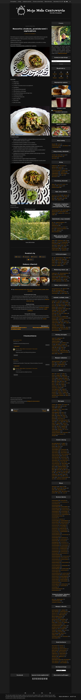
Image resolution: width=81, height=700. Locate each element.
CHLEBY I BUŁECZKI (55, 339)
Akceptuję (73, 696)
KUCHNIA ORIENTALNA (55, 562)
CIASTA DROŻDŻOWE (55, 449)
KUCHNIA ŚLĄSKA (54, 587)
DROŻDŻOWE (64, 342)
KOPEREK (53, 223)
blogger (67, 73)
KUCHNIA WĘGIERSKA (55, 584)
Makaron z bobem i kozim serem (35, 274)
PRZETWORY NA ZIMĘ (55, 187)
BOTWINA (65, 404)
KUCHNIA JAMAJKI (63, 540)
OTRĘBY (58, 314)
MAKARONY (54, 277)
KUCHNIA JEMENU (64, 542)
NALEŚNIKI (59, 245)
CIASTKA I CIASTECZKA (55, 455)
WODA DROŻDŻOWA (55, 352)
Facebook (41, 307)
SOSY (53, 230)
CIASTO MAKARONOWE (56, 458)
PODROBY (53, 492)
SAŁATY (62, 322)
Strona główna (13, 1)
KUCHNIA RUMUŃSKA (55, 570)
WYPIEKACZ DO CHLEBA (64, 352)
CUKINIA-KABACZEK (30, 289)
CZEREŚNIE (60, 378)
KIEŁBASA (53, 260)
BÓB (25, 289)
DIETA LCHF (60, 167)
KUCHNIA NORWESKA (64, 559)
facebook (55, 73)
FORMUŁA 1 (54, 617)
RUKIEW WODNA (54, 321)
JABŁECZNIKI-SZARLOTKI (62, 468)
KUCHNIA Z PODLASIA (55, 585)
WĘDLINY (53, 214)
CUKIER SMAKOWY (65, 463)
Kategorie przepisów (27, 1)
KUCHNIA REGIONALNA (55, 568)
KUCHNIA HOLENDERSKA (56, 534)
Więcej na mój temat (62, 53)
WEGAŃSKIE (63, 171)
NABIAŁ (63, 198)
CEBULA (53, 407)
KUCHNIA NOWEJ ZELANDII (56, 560)
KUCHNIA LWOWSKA (64, 551)
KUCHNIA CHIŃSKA (55, 276)
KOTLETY (53, 262)
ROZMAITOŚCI (59, 630)
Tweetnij (35, 256)
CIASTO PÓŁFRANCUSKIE (64, 460)
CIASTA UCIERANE (55, 452)
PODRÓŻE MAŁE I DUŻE (56, 145)
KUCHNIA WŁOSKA (55, 243)
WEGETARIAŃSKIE (55, 173)
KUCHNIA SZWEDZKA (55, 577)
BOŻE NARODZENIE (55, 610)
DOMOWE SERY (54, 195)
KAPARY (53, 305)
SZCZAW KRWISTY (60, 324)
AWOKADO (58, 375)
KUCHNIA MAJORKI (55, 553)
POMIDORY (39, 289)
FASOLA (58, 410)
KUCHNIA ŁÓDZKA (64, 243)
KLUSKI (53, 242)
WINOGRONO (61, 393)
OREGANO (65, 313)
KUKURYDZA (54, 420)
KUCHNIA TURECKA (55, 580)
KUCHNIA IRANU (63, 537)
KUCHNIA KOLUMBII (55, 546)
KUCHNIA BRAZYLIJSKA (55, 520)
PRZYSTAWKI (62, 628)
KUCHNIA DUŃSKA (55, 525)
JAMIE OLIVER (54, 651)
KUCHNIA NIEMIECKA (55, 559)
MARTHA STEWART (55, 654)
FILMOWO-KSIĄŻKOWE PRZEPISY (57, 616)
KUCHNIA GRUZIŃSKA (63, 529)
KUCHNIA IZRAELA (55, 540)
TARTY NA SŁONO (64, 248)
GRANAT (61, 379)
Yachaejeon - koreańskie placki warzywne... (25, 283)
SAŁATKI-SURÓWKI (55, 171)
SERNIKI (53, 477)
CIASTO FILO (64, 455)
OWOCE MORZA (54, 293)
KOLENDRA (53, 307)
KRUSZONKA (59, 471)
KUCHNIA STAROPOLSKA (56, 574)
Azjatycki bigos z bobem (25, 274)
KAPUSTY (53, 416)
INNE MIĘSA (65, 488)
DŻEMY (53, 184)
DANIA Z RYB (65, 288)
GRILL (52, 259)
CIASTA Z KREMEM (64, 452)
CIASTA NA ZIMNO (55, 451)
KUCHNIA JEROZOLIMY (55, 543)
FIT (64, 168)
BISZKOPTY (63, 444)
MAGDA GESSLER (55, 653)
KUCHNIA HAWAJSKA (55, 531)
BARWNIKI (53, 444)
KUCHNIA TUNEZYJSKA (64, 579)
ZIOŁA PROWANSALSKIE (64, 328)
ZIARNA (65, 280)
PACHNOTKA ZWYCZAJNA (56, 316)
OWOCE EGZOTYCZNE (55, 389)
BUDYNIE (53, 446)
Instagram (46, 307)
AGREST (53, 373)
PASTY (53, 228)
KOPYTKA (58, 242)
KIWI (67, 382)
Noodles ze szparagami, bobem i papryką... (15, 273)
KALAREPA (58, 415)
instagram (61, 73)
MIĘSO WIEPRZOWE (55, 491)
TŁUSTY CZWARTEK (55, 633)
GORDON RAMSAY (55, 650)
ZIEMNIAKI (53, 435)
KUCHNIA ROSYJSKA (65, 568)
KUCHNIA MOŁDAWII (55, 557)
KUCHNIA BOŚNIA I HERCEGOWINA (57, 519)
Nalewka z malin (61, 108)
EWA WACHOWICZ (55, 648)
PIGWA (59, 390)
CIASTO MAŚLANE (65, 458)
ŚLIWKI (67, 395)
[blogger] (64, 1)
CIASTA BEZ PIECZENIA (56, 447)
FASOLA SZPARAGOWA (55, 412)
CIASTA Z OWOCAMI (55, 454)
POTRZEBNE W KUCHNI (56, 627)
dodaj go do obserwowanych (33, 401)
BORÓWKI (58, 376)
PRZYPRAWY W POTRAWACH (61, 228)
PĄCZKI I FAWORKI (55, 475)
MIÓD (53, 198)
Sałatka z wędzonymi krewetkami (61, 136)
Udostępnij (26, 256)
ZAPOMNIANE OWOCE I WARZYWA (57, 327)
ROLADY (61, 475)
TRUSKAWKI (54, 393)
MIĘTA (53, 311)
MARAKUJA (53, 386)
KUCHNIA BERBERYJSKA (56, 514)
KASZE (35, 289)
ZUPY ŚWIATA (54, 158)
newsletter (61, 77)
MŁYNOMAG (66, 277)
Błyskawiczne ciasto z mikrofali (61, 95)
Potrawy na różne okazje (38, 1)
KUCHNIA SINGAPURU (55, 571)
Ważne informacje (48, 1)
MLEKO (58, 198)
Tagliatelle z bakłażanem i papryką (44, 273)
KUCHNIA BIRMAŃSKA (65, 514)
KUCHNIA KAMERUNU (65, 543)
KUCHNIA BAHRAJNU (64, 511)
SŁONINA (64, 492)
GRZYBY (53, 413)
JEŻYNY (63, 381)
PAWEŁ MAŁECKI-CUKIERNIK (56, 659)
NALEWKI (62, 362)
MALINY (57, 384)
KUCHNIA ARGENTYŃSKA (56, 508)
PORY (60, 424)
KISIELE (53, 471)
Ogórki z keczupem (61, 124)
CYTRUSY (53, 378)
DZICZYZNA (58, 488)
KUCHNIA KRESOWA (63, 548)
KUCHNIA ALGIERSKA (55, 503)
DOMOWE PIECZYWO (59, 257)
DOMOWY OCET (54, 614)
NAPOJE (53, 364)
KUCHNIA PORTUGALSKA (56, 567)
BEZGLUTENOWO (55, 165)
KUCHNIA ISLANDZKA (63, 539)
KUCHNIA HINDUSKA (64, 531)
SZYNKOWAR (67, 213)
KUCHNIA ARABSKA (55, 500)
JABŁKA (53, 381)
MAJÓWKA (65, 622)
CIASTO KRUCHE (63, 457)
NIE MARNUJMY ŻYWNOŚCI (56, 227)
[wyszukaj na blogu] (70, 1)
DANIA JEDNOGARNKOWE (56, 210)
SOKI (57, 365)
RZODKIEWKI (63, 426)
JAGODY (58, 381)
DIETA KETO (54, 167)
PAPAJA (63, 389)
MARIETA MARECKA (62, 653)
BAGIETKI (53, 338)
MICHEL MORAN (62, 654)
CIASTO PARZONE (55, 460)
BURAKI (59, 406)
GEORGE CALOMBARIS (63, 648)
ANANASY (58, 373)
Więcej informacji (64, 696)
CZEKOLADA (63, 464)
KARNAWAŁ (57, 620)
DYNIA (53, 379)
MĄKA (53, 245)
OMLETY (53, 199)
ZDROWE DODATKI (64, 173)
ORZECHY (59, 387)
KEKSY (67, 469)
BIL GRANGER (61, 645)
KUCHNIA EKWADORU (55, 526)
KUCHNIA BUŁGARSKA (64, 520)
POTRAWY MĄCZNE (55, 248)
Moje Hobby (56, 1)
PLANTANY (64, 390)
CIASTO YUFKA (63, 461)
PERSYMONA (54, 390)
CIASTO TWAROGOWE (55, 461)
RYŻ (52, 280)
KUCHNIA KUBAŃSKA (55, 550)
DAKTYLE (65, 378)
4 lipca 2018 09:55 (16, 361)
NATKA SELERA (54, 313)
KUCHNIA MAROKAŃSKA (56, 554)
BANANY (53, 376)
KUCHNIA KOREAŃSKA (63, 546)
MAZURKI (62, 472)
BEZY (58, 444)
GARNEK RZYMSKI (55, 211)
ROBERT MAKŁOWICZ (55, 661)
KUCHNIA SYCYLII (65, 574)
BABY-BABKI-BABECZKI (56, 443)
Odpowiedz (16, 355)
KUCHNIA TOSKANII (55, 579)
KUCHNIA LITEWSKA (55, 551)
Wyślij (31, 259)
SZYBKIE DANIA (58, 280)
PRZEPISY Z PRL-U (65, 170)
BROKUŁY (53, 406)
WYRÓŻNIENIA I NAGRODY (56, 636)
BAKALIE (53, 240)
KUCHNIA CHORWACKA (64, 522)
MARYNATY (54, 185)
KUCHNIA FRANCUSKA (62, 528)
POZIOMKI (59, 392)
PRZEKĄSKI (64, 316)
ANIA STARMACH (54, 645)
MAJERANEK (54, 310)
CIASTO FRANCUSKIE (55, 457)
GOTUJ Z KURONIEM (63, 650)
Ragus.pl (15, 359)
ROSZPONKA (54, 319)
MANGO (62, 384)
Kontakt (44, 318)
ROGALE (62, 348)
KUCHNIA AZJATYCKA (60, 274)
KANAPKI (63, 259)
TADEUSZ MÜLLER (64, 661)
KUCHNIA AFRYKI (63, 500)
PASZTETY (53, 263)
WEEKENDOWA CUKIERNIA (60, 478)
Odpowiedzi (16, 346)
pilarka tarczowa (17, 340)
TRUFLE (66, 429)
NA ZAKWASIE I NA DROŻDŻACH (57, 345)
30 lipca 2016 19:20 (19, 350)
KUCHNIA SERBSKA (64, 570)
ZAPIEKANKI (59, 230)
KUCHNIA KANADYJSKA (55, 545)
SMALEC (59, 263)
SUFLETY (58, 477)
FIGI (57, 379)
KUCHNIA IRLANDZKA (55, 539)
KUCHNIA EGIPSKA (63, 525)
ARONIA (53, 375)
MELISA (59, 310)
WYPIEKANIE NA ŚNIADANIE (56, 602)
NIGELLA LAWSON (61, 656)
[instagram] (60, 1)
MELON (58, 386)
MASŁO (66, 196)
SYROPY (62, 365)
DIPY (53, 222)
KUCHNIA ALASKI (64, 502)
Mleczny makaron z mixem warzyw (35, 283)
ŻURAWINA (53, 396)
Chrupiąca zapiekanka (61, 112)
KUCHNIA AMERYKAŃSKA (56, 505)
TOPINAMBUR (60, 429)
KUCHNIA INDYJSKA (55, 537)
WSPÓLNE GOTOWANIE (56, 600)
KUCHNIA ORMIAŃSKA (65, 562)
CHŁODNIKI (53, 154)
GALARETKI (53, 468)
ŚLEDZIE (53, 265)
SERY (65, 630)
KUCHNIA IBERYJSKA (65, 534)
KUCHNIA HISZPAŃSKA (55, 533)
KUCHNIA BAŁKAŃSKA (55, 512)
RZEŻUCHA (65, 321)
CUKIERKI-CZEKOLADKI (55, 464)
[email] (66, 1)
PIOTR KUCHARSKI (66, 659)
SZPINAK (43, 289)
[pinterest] (62, 1)
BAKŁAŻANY (60, 404)
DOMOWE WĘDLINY (66, 210)
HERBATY (66, 302)
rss (67, 77)
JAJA (60, 195)
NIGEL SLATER (54, 656)
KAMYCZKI (53, 144)
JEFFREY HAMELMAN (62, 651)
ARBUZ (63, 373)
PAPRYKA (58, 423)
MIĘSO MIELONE (60, 489)
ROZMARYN (60, 319)
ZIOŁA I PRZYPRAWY (55, 328)
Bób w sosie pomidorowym (15, 283)
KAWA (58, 362)
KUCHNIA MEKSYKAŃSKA (56, 556)
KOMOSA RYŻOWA (61, 307)
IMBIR (57, 304)
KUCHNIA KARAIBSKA (64, 545)
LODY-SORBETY (59, 196)
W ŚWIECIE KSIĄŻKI (55, 147)
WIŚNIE (66, 393)
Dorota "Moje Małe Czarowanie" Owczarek (26, 348)
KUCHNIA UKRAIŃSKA (63, 580)
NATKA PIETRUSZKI (55, 225)
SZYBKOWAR (60, 213)
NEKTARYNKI (54, 387)
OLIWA (64, 227)
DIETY (60, 168)
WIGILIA (60, 634)
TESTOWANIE (60, 631)
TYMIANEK (61, 325)
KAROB (57, 382)
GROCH (62, 412)
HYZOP (53, 304)
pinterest (55, 77)
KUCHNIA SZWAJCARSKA (64, 576)
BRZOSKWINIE (65, 376)
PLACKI (63, 246)
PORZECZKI (54, 392)
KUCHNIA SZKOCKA (55, 576)
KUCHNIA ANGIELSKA (64, 506)
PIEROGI (53, 246)
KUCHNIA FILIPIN (63, 526)
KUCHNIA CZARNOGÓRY (55, 523)
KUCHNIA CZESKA (64, 523)
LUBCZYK (67, 308)
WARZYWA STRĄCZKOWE (56, 432)
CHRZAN (58, 301)
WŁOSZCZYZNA (65, 432)
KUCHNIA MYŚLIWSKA (64, 557)
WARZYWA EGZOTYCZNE (56, 430)
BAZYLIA (53, 301)
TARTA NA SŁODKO (65, 477)
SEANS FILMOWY (65, 145)
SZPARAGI (63, 427)
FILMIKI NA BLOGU (62, 614)
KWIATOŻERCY (60, 308)
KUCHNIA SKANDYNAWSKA (56, 573)
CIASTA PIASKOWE (64, 451)
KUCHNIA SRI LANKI (66, 573)
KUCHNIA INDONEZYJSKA (56, 536)
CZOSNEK (63, 301)
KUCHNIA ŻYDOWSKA (55, 590)
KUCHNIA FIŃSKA (54, 528)
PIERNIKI (64, 474)
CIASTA (59, 446)
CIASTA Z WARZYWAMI (65, 454)
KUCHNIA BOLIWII (55, 517)
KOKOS (68, 305)
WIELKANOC (54, 634)
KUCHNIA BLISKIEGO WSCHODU (57, 515)
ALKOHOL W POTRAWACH (30, 33)
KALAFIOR (53, 415)
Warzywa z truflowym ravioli (45, 283)
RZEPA (58, 426)
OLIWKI (62, 421)
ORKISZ (64, 279)
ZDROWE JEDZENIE (55, 175)
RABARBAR (64, 392)
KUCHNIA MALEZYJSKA (63, 553)
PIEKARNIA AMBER (60, 599)
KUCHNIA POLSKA (65, 242)
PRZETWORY (60, 185)
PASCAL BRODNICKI (55, 658)
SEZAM (67, 322)
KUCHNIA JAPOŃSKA (55, 542)
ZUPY (64, 154)
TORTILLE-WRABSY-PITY (56, 249)
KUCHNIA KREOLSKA (55, 548)
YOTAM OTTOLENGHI (63, 662)
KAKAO (53, 362)
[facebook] (58, 1)
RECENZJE (53, 630)
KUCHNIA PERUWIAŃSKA (56, 563)
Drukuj (18, 256)
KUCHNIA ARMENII (65, 508)
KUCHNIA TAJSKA (64, 577)
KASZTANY (62, 382)
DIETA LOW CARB (54, 168)
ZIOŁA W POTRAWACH (55, 231)
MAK (52, 472)
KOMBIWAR (54, 213)
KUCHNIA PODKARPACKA (56, 565)
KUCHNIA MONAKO (66, 556)
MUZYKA (59, 144)
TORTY (53, 478)
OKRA (58, 421)
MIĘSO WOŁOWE (64, 491)
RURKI (66, 475)
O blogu (19, 1)
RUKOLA (60, 321)
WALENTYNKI (62, 633)
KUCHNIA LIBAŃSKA (64, 550)
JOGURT (53, 196)
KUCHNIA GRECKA (63, 291)
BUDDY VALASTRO (55, 647)
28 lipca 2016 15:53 (16, 341)
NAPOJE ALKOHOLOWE (61, 364)
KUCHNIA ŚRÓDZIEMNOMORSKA (57, 588)
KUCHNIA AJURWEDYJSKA (56, 170)
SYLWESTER (54, 631)
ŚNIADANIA (59, 199)
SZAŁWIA (53, 324)
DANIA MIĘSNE (54, 486)
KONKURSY (63, 620)
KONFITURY (64, 184)
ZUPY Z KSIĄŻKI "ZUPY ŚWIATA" (57, 156)
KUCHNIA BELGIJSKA (64, 512)
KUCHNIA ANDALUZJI (55, 506)
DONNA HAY (62, 647)
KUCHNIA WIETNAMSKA (56, 582)
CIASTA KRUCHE (63, 449)
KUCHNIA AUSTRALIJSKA (56, 509)
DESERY (53, 466)
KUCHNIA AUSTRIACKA (65, 509)
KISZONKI (58, 184)
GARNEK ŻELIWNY (63, 211)
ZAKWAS (53, 353)
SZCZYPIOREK (54, 325)
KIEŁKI (57, 305)
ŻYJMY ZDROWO (54, 176)
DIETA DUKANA (62, 165)
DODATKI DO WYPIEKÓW (60, 222)
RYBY (61, 293)
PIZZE (58, 246)
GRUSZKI (66, 379)
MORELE (62, 386)
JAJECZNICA (65, 195)
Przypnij (43, 256)
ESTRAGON (57, 302)
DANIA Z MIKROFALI (55, 611)
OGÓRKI (53, 421)
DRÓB (53, 488)
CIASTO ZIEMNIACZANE (56, 463)
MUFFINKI (53, 474)
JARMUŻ (61, 304)
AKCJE (53, 599)
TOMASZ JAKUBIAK (55, 662)
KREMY (59, 154)
